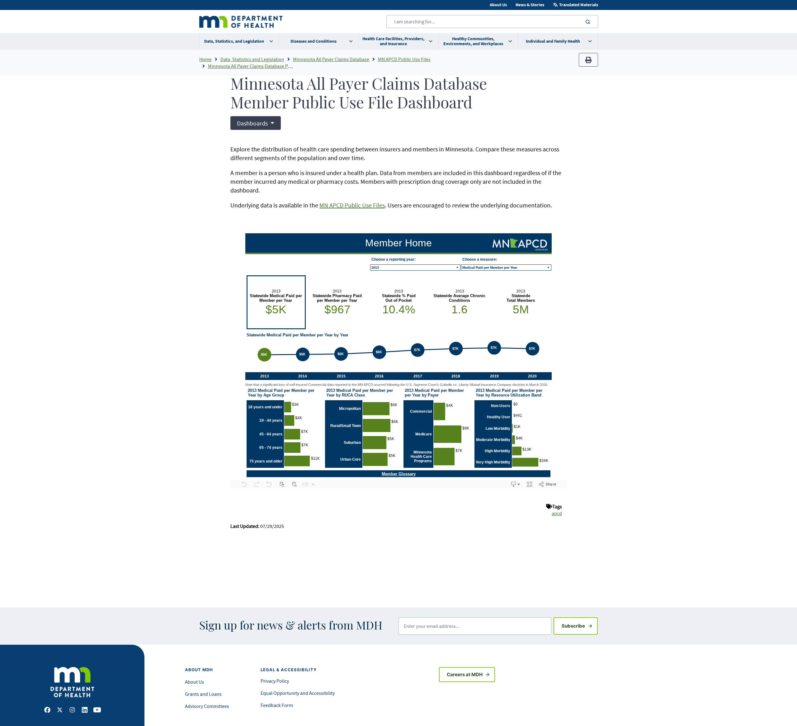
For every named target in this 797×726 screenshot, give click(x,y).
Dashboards (253, 123)
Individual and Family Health (553, 41)
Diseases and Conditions (313, 41)
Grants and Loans (203, 694)
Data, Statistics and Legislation (252, 59)
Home (205, 59)
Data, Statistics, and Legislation (234, 41)
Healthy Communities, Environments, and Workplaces (473, 41)
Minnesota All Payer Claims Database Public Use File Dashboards (275, 66)
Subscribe (580, 626)
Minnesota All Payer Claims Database (331, 59)
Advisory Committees (207, 706)
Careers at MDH (465, 674)
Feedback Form (277, 705)
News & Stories (530, 5)
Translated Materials (578, 5)
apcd (557, 513)
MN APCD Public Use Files (404, 59)
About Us (498, 5)
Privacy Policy (275, 681)
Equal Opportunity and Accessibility (298, 693)
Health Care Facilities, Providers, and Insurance (393, 41)
